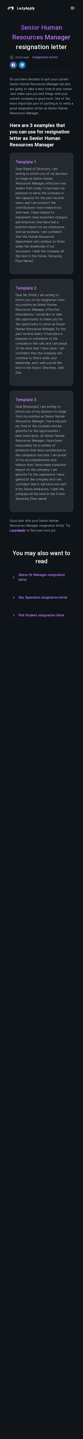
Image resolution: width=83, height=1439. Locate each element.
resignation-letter (45, 57)
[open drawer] (72, 8)
